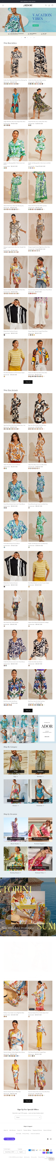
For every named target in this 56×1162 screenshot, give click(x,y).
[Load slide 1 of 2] (25, 37)
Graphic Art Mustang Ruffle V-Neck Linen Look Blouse (14, 163)
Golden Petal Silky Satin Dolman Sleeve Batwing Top (15, 80)
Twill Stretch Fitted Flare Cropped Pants (37, 1052)
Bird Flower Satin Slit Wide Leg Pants (36, 701)
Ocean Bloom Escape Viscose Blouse (12, 543)
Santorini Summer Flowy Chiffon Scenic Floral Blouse (40, 289)
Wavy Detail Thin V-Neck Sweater (11, 622)
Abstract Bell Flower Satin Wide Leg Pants (37, 205)
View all (28, 382)
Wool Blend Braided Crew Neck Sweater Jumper (14, 372)
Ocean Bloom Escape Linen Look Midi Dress (38, 504)
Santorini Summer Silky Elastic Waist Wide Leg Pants (40, 973)
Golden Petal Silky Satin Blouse (35, 661)
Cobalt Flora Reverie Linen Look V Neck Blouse (14, 661)
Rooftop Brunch (14, 873)
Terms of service (41, 1157)
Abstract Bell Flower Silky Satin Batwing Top (14, 205)
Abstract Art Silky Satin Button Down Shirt (37, 372)
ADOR (13, 1157)
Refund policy (27, 1157)
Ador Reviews (12, 1130)
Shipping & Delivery (37, 1130)
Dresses (15, 805)
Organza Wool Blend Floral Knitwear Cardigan (38, 622)
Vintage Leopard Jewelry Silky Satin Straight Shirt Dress (15, 248)
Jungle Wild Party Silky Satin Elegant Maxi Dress (14, 121)
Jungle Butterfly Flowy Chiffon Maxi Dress (37, 121)
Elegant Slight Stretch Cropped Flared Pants (38, 331)
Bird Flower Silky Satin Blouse (10, 701)
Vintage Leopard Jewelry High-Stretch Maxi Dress (39, 247)
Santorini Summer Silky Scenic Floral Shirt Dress (14, 289)
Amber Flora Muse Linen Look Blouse (12, 464)
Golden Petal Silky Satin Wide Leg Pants (37, 80)
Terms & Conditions (35, 1133)
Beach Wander (15, 843)
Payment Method (27, 1130)
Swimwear (40, 805)
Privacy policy (34, 1157)
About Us (6, 1130)
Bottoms (39, 776)
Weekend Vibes (39, 873)
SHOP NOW (28, 729)
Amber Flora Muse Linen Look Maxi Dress (37, 464)
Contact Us (19, 1130)
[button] (3, 5)
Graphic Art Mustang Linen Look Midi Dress (38, 543)
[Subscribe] (39, 1117)
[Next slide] (30, 37)
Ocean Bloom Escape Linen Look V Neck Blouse (14, 504)
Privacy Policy (26, 1133)
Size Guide (18, 1133)
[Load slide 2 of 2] (27, 37)
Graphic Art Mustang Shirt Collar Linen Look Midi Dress (39, 163)
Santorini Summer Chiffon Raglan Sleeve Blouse (14, 1052)
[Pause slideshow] (34, 37)
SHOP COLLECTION (28, 907)
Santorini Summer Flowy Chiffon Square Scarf (38, 1012)
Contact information (48, 1158)
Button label (28, 21)
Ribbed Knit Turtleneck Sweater (11, 331)
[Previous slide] (21, 37)
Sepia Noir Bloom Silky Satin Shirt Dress (37, 425)
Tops (14, 776)
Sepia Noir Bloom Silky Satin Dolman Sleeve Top (14, 425)
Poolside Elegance (39, 843)
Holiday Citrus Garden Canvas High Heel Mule (14, 1012)
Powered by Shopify (19, 1157)
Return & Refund (47, 1130)
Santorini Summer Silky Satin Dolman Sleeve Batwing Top (15, 974)
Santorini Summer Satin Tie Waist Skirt (12, 1091)
